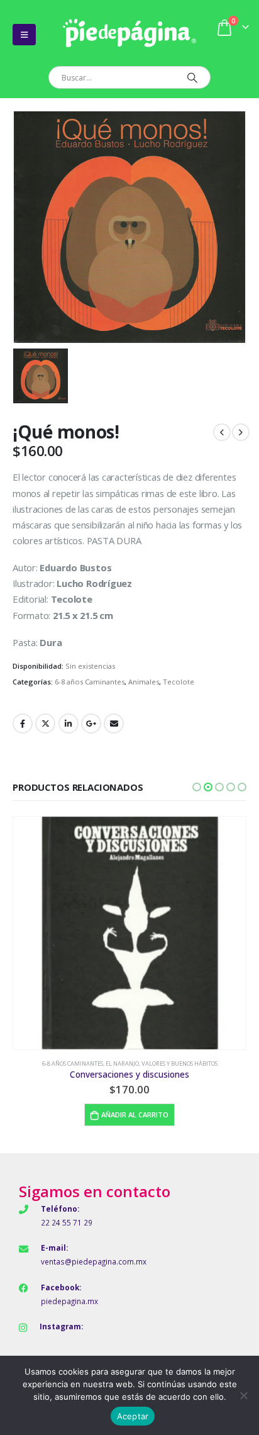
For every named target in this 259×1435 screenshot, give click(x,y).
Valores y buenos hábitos (179, 1063)
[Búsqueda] (192, 77)
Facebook (23, 723)
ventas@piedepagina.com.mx (93, 1261)
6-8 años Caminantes (89, 681)
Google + (91, 723)
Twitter (45, 723)
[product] (129, 933)
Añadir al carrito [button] (134, 1114)
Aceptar (133, 1416)
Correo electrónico (114, 723)
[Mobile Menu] (24, 34)
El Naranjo (122, 1063)
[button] (196, 787)
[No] (243, 1395)
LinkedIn (68, 723)
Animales (143, 681)
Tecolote (178, 681)
